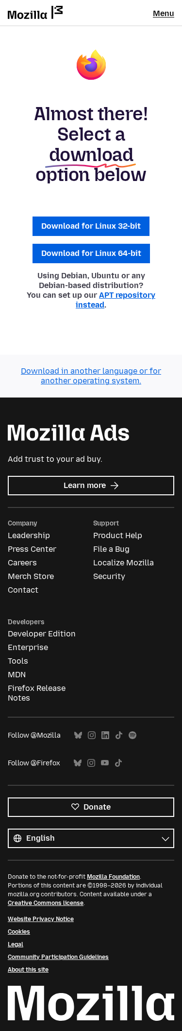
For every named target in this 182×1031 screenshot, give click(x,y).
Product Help (117, 535)
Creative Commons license (45, 903)
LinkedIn (105, 735)
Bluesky (78, 735)
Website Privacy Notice (41, 919)
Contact (23, 590)
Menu (163, 13)
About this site (28, 969)
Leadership (29, 535)
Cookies (19, 931)
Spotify (132, 735)
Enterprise (28, 647)
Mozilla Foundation (113, 876)
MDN (17, 674)
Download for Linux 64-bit (91, 253)
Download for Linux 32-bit (91, 226)
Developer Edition (42, 633)
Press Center (32, 549)
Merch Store (31, 576)
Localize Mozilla (123, 562)
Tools (18, 661)
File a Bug (111, 549)
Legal (15, 944)
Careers (22, 562)
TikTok (119, 735)
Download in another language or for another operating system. (91, 375)
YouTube (105, 763)
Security (109, 576)
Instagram (92, 735)
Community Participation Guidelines (58, 957)
